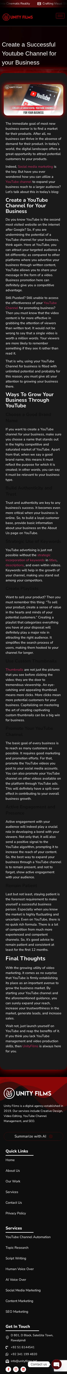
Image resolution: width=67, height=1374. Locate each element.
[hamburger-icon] (60, 16)
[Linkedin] (23, 1369)
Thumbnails (14, 669)
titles (53, 560)
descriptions (15, 565)
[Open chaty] (57, 1364)
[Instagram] (16, 1369)
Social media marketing (35, 166)
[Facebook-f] (8, 1369)
